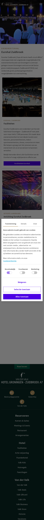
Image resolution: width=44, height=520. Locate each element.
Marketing (35, 269)
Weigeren (22, 282)
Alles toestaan (22, 296)
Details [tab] (23, 224)
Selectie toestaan (22, 289)
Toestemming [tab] (10, 224)
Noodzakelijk (10, 269)
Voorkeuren (23, 269)
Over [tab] (35, 224)
